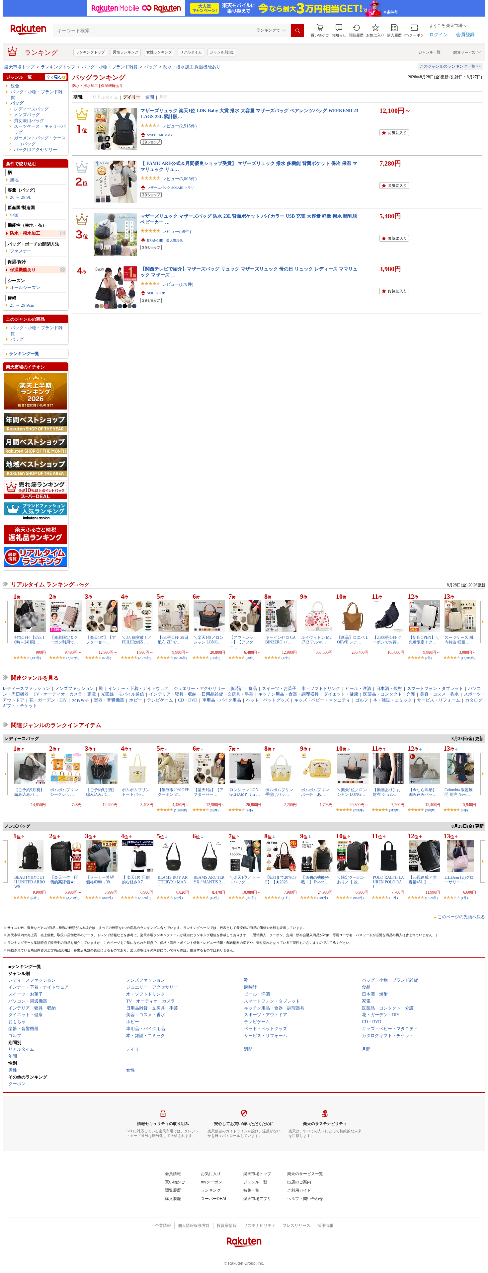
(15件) (214, 898)
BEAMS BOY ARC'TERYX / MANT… (173, 882)
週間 (149, 97)
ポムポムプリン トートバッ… (136, 792)
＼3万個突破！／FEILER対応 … (137, 639)
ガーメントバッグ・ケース (40, 137)
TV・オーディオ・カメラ (58, 694)
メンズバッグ (27, 114)
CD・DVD (187, 700)
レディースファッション (26, 688)
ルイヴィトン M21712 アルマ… (316, 639)
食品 (252, 688)
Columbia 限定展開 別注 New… (459, 792)
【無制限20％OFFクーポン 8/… (173, 792)
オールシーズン (25, 287)
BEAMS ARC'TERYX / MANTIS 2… (209, 879)
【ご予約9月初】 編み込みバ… (101, 792)
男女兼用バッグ (29, 120)
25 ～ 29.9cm (22, 305)
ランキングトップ (90, 52)
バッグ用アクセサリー (35, 149)
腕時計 (236, 688)
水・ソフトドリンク (320, 688)
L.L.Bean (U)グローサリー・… (459, 879)
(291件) (358, 810)
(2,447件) (72, 658)
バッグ (150, 66)
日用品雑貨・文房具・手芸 (227, 694)
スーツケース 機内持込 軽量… (459, 639)
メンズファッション (74, 688)
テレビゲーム (160, 700)
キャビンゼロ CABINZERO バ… (280, 639)
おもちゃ (80, 700)
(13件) (393, 898)
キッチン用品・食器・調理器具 (288, 694)
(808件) (107, 898)
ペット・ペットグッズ (267, 700)
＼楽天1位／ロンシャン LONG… (208, 639)
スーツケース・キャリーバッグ (40, 129)
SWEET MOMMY (160, 135)
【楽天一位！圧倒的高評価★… (64, 879)
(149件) (36, 658)
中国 (14, 214)
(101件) (322, 898)
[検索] (297, 30)
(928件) (430, 810)
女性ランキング (159, 52)
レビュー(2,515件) (179, 125)
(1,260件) (180, 810)
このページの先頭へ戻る (461, 916)
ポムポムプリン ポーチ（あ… (315, 792)
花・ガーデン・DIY (48, 700)
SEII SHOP (156, 293)
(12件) (286, 658)
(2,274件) (144, 658)
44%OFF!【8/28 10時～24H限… (29, 639)
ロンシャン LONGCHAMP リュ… (244, 792)
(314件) (215, 658)
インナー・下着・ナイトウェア (138, 688)
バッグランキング (98, 77)
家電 (91, 694)
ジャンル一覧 (430, 52)
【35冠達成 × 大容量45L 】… (423, 879)
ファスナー (21, 251)
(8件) (464, 810)
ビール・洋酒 (358, 688)
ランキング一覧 (24, 353)
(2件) (428, 658)
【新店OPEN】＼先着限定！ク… (424, 639)
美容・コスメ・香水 (439, 694)
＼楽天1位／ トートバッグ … (244, 879)
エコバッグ (25, 143)
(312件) (394, 810)
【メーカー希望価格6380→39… (100, 879)
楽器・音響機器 (109, 700)
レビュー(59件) (176, 231)
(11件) (286, 898)
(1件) (464, 898)
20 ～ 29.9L (21, 197)
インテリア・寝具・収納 (173, 694)
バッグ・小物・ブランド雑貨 (110, 66)
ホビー (135, 700)
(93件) (35, 898)
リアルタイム (191, 52)
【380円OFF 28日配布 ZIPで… (173, 639)
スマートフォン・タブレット (435, 688)
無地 (14, 179)
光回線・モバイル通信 (122, 694)
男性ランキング (125, 52)
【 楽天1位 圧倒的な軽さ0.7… (136, 879)
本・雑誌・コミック (392, 700)
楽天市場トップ (19, 66)
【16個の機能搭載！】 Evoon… (315, 879)
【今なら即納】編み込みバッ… (423, 792)
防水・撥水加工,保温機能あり (191, 66)
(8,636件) (180, 658)
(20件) (250, 658)
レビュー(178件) (177, 284)
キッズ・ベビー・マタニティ (322, 700)
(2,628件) (144, 898)
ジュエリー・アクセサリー (199, 688)
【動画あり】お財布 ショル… (387, 792)
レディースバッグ (31, 109)
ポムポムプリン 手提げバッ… (279, 792)
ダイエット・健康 (341, 694)
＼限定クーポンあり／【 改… (351, 879)
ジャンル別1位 (222, 52)
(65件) (106, 658)
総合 (15, 85)
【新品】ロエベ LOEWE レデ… (352, 639)
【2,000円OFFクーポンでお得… (387, 639)
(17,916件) (468, 658)
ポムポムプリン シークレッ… (64, 792)
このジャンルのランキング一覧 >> (450, 66)
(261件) (251, 898)
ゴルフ (361, 700)
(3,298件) (72, 898)
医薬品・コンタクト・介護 (389, 694)
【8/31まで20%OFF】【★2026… (281, 879)
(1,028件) (431, 898)
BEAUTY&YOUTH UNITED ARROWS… (29, 882)
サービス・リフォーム (438, 700)
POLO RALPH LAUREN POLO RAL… (388, 882)
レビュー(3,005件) (179, 178)
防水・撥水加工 (25, 233)
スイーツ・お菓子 (279, 688)
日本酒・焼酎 (389, 688)
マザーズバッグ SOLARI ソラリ (170, 187)
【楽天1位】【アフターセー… (101, 639)
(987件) (358, 898)
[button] (339, 30)
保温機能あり (23, 269)
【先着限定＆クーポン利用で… (64, 639)
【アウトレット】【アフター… (241, 642)
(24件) (178, 898)
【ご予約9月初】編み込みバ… (29, 792)
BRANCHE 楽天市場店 (165, 240)
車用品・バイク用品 (221, 700)
